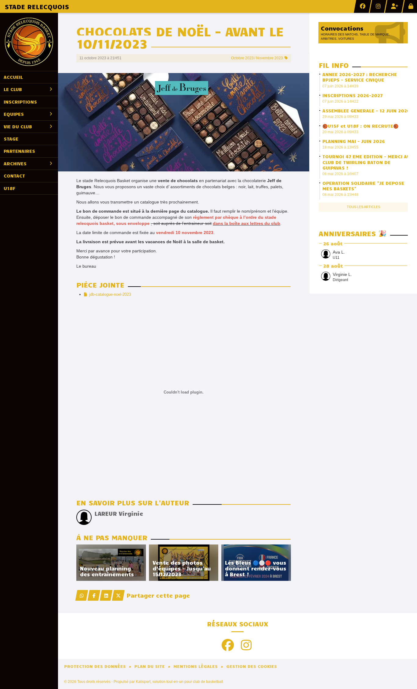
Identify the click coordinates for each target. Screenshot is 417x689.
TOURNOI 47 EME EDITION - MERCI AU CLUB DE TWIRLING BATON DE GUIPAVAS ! (366, 162)
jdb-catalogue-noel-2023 (110, 294)
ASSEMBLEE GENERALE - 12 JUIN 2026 (366, 110)
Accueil (13, 77)
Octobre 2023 (242, 58)
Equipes (14, 114)
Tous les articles (363, 207)
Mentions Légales (195, 666)
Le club (13, 89)
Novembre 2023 (269, 58)
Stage (11, 138)
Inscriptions (20, 101)
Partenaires (19, 151)
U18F (9, 188)
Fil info (334, 64)
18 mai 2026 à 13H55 (340, 147)
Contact (14, 175)
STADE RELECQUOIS (37, 6)
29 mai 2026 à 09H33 (340, 117)
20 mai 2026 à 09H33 (340, 132)
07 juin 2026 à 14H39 (340, 86)
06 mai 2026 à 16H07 (340, 174)
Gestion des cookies (251, 666)
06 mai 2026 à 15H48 (340, 194)
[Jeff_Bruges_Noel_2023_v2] (183, 121)
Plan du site (149, 666)
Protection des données (95, 666)
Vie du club (18, 126)
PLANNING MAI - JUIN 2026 (353, 141)
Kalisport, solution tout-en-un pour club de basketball (179, 682)
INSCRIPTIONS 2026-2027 (352, 95)
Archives (15, 163)
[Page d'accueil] (29, 41)
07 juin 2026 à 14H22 (340, 101)
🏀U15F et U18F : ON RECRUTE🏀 (360, 126)
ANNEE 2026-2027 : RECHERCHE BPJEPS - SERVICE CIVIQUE (359, 76)
